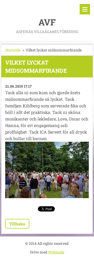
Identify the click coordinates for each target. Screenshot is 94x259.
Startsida (13, 49)
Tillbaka (17, 223)
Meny (85, 9)
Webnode (56, 252)
